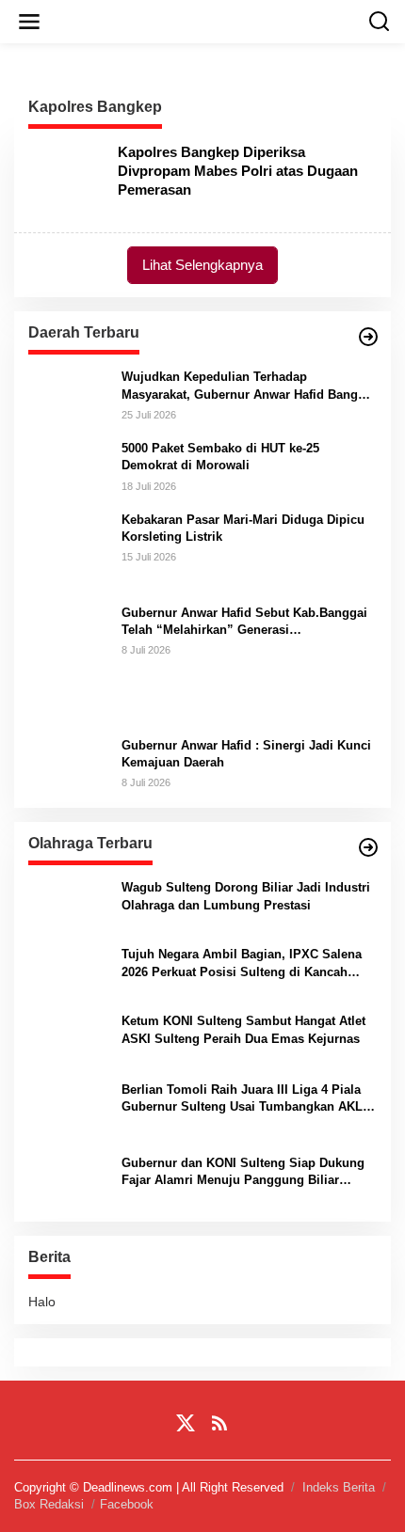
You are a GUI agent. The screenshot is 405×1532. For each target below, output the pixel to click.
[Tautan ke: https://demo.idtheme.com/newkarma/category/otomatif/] (368, 336)
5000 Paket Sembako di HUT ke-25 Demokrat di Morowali (220, 456)
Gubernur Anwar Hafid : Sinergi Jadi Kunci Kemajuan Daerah (246, 753)
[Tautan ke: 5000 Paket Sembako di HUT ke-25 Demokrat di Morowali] (67, 465)
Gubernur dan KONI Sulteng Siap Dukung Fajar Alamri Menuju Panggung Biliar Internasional (243, 1172)
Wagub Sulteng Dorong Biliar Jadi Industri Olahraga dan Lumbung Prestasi (246, 895)
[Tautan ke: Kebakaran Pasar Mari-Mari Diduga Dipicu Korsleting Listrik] (67, 550)
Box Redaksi (49, 1504)
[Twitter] (185, 1423)
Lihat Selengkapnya (202, 265)
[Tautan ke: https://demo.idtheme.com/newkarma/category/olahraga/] (368, 847)
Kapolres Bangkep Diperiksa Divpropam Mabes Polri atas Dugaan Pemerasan (238, 170)
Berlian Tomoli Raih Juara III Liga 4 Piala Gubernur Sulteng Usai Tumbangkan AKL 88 (242, 1098)
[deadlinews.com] (206, 20)
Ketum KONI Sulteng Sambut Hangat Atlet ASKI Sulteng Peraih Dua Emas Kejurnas (243, 1029)
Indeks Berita (338, 1487)
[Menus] (29, 21)
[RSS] (219, 1423)
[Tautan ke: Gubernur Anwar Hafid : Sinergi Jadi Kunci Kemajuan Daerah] (67, 761)
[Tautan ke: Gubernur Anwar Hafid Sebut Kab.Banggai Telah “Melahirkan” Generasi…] (67, 662)
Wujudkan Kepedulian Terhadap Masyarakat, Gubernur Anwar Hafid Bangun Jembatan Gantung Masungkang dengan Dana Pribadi (247, 386)
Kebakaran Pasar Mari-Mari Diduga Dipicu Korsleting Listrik (243, 528)
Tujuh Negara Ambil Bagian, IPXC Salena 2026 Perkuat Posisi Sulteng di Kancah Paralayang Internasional (242, 963)
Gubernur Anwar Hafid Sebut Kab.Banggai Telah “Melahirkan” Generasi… (244, 621)
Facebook (127, 1504)
